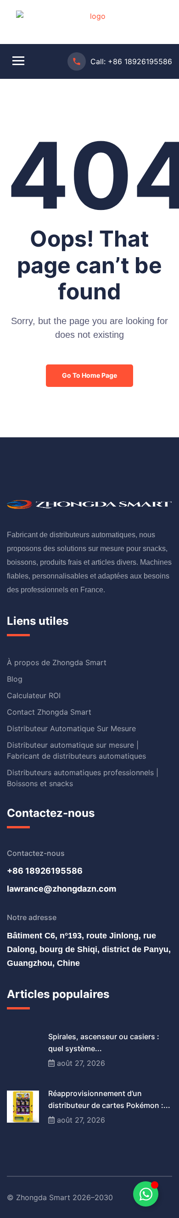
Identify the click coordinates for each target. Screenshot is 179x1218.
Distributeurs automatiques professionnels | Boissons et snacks (82, 778)
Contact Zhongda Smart (49, 711)
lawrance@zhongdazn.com (61, 888)
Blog (14, 678)
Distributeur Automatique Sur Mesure (71, 728)
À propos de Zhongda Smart (56, 662)
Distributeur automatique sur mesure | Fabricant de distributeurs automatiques (76, 750)
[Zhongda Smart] (94, 21)
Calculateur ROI (34, 695)
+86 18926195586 (140, 61)
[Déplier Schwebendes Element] (145, 1194)
